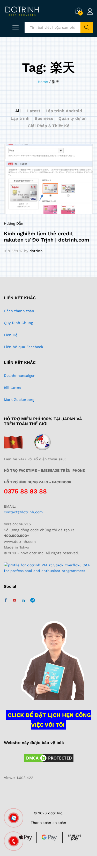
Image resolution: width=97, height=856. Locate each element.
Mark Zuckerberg (19, 399)
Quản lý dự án (72, 118)
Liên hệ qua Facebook (23, 347)
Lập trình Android (64, 110)
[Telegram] (33, 600)
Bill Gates (12, 388)
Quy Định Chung (18, 323)
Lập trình (20, 118)
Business (44, 118)
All (18, 110)
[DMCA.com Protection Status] (48, 757)
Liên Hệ (10, 335)
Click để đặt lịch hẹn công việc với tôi (49, 720)
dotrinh (36, 251)
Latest (33, 110)
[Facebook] (5, 600)
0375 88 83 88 (25, 491)
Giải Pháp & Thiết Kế (48, 125)
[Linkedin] (23, 600)
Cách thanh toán (19, 311)
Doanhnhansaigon (19, 375)
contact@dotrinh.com (23, 512)
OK (86, 27)
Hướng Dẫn (13, 223)
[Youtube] (14, 600)
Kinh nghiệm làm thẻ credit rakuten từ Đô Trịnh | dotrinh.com (46, 236)
